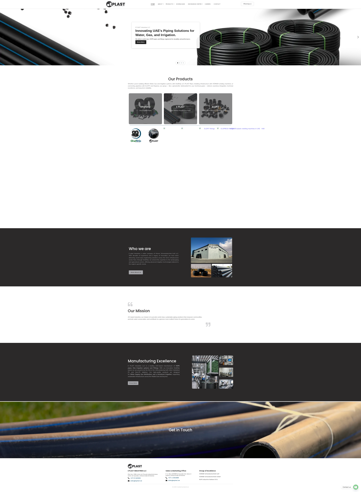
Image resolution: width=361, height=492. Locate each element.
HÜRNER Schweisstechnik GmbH (210, 477)
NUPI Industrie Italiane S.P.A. (208, 479)
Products (169, 4)
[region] (180, 37)
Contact (217, 4)
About (160, 4)
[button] (2, 37)
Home (153, 4)
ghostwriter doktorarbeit (181, 86)
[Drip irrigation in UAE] (115, 4)
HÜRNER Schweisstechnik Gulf (209, 474)
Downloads (180, 4)
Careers (207, 4)
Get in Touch (180, 430)
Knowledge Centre (195, 4)
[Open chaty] (355, 487)
